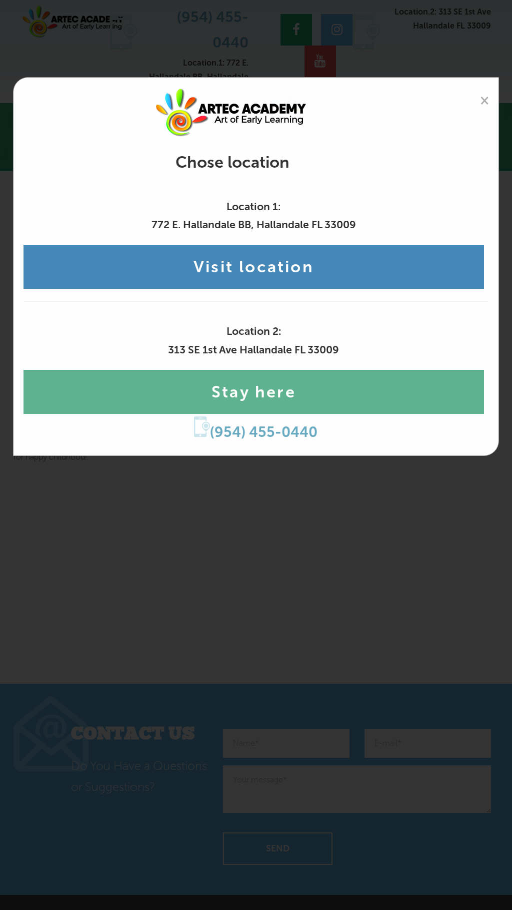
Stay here (254, 391)
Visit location (254, 266)
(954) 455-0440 (264, 432)
